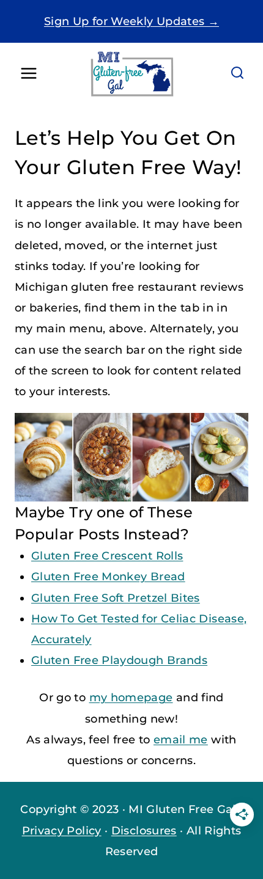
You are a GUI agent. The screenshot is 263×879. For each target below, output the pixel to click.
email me (181, 739)
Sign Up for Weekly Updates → (131, 21)
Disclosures (144, 830)
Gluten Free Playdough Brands (119, 660)
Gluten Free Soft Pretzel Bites (115, 598)
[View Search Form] (237, 73)
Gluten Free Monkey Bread (108, 576)
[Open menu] (29, 73)
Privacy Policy (62, 830)
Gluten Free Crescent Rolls (107, 556)
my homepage (131, 697)
